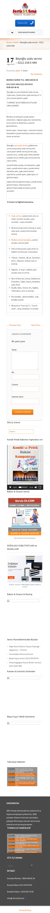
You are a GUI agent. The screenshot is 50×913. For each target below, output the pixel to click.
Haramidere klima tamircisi (21, 654)
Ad (13, 372)
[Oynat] (10, 487)
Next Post (37, 325)
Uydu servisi (16, 216)
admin (17, 70)
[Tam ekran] (40, 487)
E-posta (15, 384)
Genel (16, 42)
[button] (25, 467)
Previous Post (13, 325)
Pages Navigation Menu (26, 32)
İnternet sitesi (17, 397)
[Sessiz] (35, 487)
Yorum (14, 350)
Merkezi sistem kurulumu (21, 240)
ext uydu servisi (21, 145)
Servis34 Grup (25, 910)
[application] (25, 467)
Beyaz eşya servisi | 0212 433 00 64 (23, 658)
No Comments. (37, 74)
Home (9, 42)
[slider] (23, 487)
